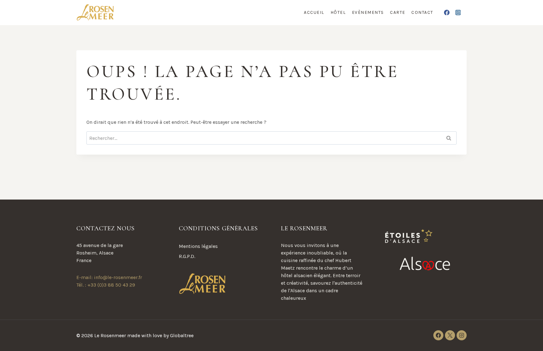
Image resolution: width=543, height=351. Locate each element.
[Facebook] (447, 12)
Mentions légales (198, 246)
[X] (450, 335)
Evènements (368, 12)
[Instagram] (457, 12)
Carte (397, 12)
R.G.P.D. (187, 256)
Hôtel (338, 12)
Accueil (314, 12)
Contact (422, 12)
